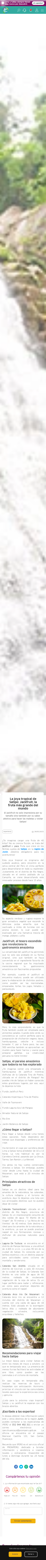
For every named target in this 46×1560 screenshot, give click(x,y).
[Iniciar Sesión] (36, 10)
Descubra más (31, 1549)
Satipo (24, 849)
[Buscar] (18, 10)
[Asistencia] (24, 10)
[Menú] (42, 10)
